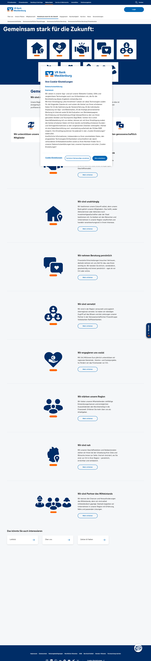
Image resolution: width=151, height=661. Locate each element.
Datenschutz (43, 654)
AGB (80, 654)
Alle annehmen (100, 158)
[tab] (10, 16)
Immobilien (74, 2)
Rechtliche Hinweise (71, 654)
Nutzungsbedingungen (56, 654)
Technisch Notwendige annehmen (77, 158)
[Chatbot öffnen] (138, 648)
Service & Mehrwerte (62, 2)
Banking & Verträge (37, 2)
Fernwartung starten (114, 654)
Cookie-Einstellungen (53, 158)
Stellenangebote (86, 2)
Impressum (33, 654)
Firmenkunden (23, 2)
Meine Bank (49, 2)
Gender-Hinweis (100, 654)
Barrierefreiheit (89, 654)
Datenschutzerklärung (53, 87)
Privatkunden (12, 2)
